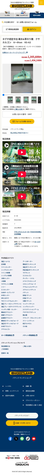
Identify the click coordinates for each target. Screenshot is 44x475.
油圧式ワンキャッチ (29, 267)
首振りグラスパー (7, 315)
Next (39, 100)
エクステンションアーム (31, 309)
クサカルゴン (5, 329)
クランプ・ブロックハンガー (32, 318)
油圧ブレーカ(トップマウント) (11, 304)
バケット (26, 292)
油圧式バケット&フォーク (9, 323)
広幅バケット (27, 298)
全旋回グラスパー (7, 318)
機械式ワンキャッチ (29, 264)
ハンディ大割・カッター (9, 309)
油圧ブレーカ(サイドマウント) (11, 306)
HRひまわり (5, 298)
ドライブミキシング (29, 281)
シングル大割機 (6, 275)
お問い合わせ (30, 395)
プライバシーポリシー (33, 400)
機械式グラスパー (7, 312)
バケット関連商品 (29, 335)
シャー (3, 287)
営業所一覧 (5, 353)
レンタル (8, 386)
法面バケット (27, 301)
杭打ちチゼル (27, 323)
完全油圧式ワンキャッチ (31, 270)
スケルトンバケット (29, 290)
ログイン (32, 29)
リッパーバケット (28, 304)
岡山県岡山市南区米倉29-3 (19, 133)
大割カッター (5, 278)
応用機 (3, 264)
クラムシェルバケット (30, 287)
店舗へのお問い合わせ (23, 423)
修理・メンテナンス (12, 391)
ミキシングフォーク (29, 284)
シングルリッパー (28, 306)
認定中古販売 (9, 395)
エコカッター (5, 290)
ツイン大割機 (5, 273)
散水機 (25, 315)
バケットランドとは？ (22, 415)
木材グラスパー (6, 326)
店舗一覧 (29, 386)
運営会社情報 (30, 391)
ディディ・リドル (28, 278)
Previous (4, 100)
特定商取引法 (5, 346)
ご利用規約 (5, 349)
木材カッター (5, 295)
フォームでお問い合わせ (23, 121)
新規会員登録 (13, 29)
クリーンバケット (28, 321)
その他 (25, 326)
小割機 (3, 281)
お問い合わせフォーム (28, 22)
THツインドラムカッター (9, 301)
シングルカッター (7, 270)
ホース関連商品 (7, 335)
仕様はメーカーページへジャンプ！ (14, 52)
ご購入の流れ (18, 109)
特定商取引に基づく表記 (34, 405)
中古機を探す (9, 22)
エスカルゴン (27, 275)
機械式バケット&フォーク (9, 321)
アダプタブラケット (29, 312)
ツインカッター (6, 267)
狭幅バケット (27, 295)
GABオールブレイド (8, 292)
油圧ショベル (5, 261)
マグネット (26, 273)
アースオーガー (28, 261)
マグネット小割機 (7, 284)
